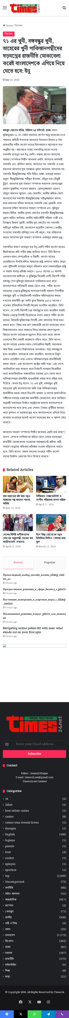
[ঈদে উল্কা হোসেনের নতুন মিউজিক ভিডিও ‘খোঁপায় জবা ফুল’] (51, 522)
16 (6, 799)
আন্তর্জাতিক (10, 900)
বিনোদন (18, 26)
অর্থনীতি (9, 888)
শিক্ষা (7, 971)
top (7, 876)
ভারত (8, 947)
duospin (10, 829)
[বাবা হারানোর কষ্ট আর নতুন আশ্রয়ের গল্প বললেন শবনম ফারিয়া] (18, 484)
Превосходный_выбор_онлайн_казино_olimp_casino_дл (33, 577)
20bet (8, 805)
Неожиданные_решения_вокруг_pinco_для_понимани (34, 616)
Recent (18, 562)
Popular (49, 562)
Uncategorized (14, 882)
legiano (10, 841)
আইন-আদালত (12, 894)
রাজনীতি (9, 959)
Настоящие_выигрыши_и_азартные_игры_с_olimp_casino (34, 602)
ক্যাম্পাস (9, 906)
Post (8, 852)
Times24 (59, 992)
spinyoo (10, 864)
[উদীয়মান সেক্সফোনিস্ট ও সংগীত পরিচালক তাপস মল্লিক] (51, 484)
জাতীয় (8, 918)
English (10, 835)
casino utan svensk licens (22, 823)
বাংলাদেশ (10, 935)
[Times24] (25, 8)
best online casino (17, 811)
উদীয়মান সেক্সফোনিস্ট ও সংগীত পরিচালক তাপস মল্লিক (50, 498)
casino (9, 817)
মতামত (8, 953)
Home (9, 26)
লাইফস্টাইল (10, 965)
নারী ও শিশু (11, 923)
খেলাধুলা (9, 912)
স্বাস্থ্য (7, 977)
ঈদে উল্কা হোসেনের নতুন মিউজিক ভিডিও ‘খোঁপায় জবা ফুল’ (51, 538)
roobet (9, 858)
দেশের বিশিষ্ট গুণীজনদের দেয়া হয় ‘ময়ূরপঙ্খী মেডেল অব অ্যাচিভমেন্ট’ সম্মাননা (18, 538)
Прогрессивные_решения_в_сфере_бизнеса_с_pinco (34, 589)
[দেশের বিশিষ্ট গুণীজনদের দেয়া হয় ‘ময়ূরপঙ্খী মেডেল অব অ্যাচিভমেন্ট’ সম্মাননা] (18, 522)
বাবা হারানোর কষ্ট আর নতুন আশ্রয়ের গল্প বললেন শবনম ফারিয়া (16, 500)
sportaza (10, 870)
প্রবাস (7, 929)
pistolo (9, 846)
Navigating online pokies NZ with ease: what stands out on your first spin (33, 630)
